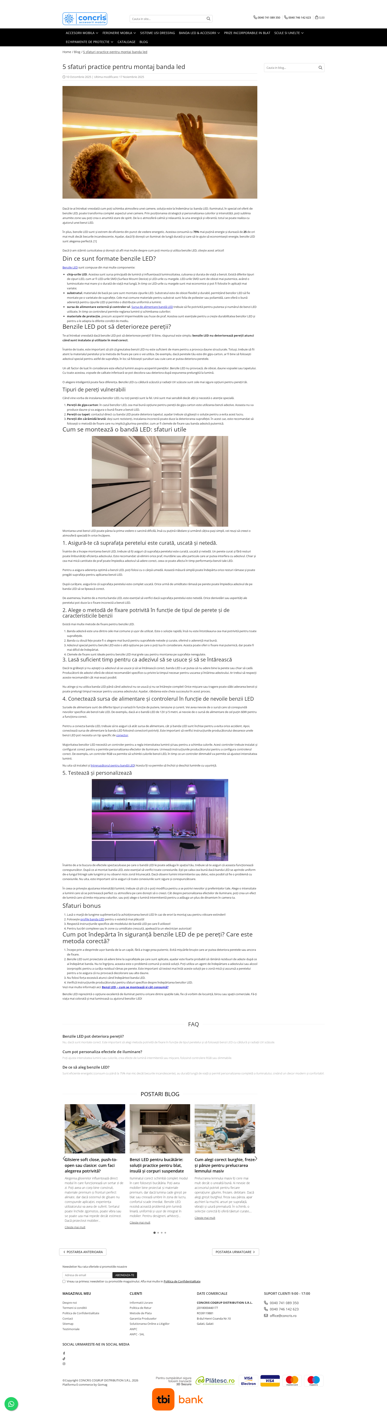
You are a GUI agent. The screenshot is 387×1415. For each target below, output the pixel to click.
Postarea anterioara (84, 1252)
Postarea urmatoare (234, 1252)
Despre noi (69, 1303)
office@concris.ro (283, 1315)
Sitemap (67, 1324)
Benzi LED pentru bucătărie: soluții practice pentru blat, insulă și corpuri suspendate (157, 1165)
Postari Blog (160, 1094)
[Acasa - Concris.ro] (84, 18)
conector (122, 735)
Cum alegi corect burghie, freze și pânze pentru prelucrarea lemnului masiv (225, 1165)
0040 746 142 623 (284, 1309)
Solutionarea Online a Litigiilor (150, 1324)
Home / (67, 52)
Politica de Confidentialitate (182, 1281)
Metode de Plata (141, 1313)
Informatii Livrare (141, 1303)
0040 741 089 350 (284, 1303)
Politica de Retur (140, 1308)
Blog (144, 42)
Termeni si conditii (74, 1308)
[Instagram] (63, 1364)
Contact (67, 1318)
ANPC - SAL (137, 1334)
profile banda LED (92, 919)
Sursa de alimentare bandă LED (152, 307)
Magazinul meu (76, 1293)
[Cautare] (208, 18)
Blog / (78, 52)
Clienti (136, 1293)
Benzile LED (70, 267)
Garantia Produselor (143, 1318)
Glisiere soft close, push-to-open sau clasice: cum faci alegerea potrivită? (91, 1165)
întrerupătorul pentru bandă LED (113, 765)
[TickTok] (63, 1359)
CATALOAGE (126, 42)
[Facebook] (63, 1353)
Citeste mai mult (75, 1227)
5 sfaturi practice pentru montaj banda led (115, 52)
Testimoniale (71, 1329)
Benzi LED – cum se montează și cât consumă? (135, 987)
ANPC (133, 1329)
